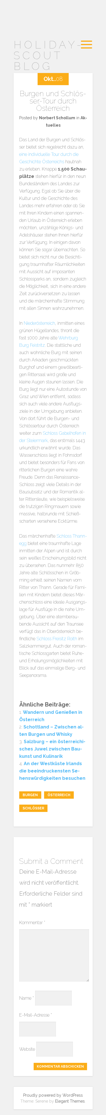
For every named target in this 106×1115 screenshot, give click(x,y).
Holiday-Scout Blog (49, 55)
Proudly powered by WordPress (53, 1095)
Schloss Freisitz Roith (56, 638)
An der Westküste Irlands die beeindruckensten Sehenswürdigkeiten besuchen (52, 771)
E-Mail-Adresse (35, 1015)
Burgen (30, 795)
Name (26, 998)
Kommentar (32, 922)
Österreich (58, 795)
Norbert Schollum (57, 118)
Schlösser (33, 808)
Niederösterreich (39, 323)
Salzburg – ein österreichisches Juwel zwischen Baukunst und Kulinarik (52, 749)
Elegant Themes (70, 1101)
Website (27, 1049)
